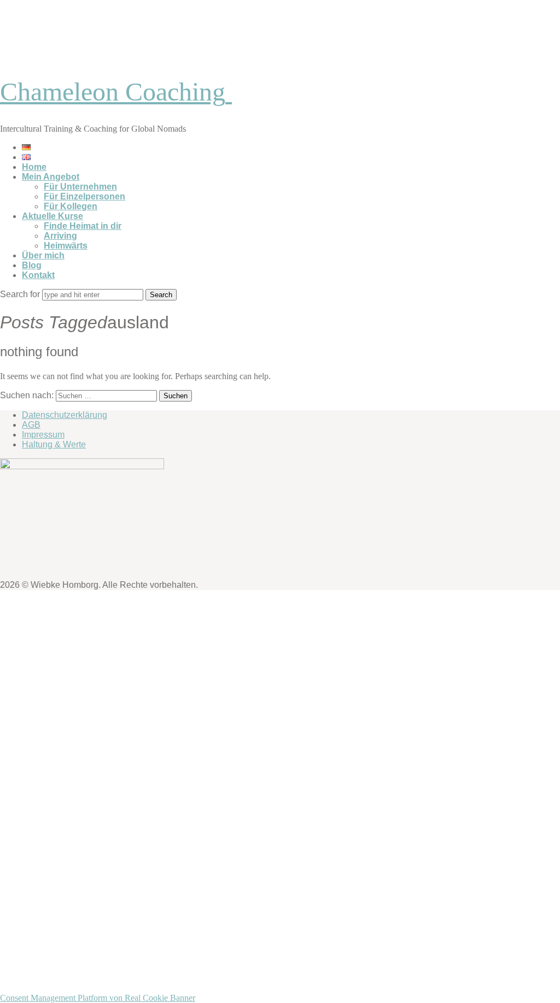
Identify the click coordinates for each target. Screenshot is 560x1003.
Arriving (60, 235)
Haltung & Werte (54, 444)
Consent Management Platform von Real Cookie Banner (97, 997)
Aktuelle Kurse (52, 216)
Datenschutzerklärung (64, 415)
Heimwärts (66, 245)
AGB (31, 424)
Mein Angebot (50, 176)
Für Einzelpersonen (84, 196)
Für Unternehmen (80, 186)
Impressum (43, 434)
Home (34, 167)
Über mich (43, 255)
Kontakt (38, 275)
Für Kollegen (70, 206)
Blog (32, 265)
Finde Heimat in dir (82, 226)
